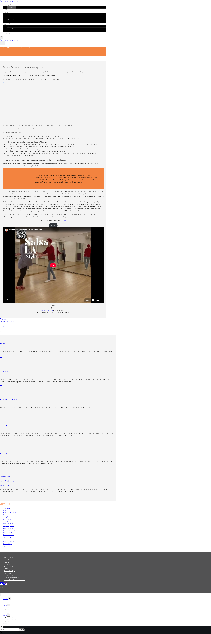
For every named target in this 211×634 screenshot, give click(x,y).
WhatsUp (63, 220)
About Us (9, 17)
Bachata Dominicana (9, 530)
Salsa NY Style (8, 560)
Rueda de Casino (8, 535)
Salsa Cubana (7, 533)
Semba (5, 521)
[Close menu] (0, 594)
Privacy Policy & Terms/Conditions (14, 580)
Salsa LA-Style (7, 546)
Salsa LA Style (8, 557)
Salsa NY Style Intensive (11, 578)
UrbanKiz (7, 564)
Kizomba (7, 562)
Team (8, 21)
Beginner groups (9, 575)
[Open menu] (2, 43)
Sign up (53, 225)
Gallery (8, 14)
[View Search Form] (1, 37)
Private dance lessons (11, 7)
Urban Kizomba (8, 524)
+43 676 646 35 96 (47, 310)
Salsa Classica (7, 539)
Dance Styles (9, 26)
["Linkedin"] (6, 584)
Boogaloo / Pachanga (10, 517)
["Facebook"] (1, 584)
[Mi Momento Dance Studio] (9, 1)
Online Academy (10, 31)
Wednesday (7, 508)
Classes (5, 615)
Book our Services (11, 19)
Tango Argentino (8, 526)
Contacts (7, 33)
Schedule (5, 599)
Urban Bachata (8, 528)
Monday (2, 326)
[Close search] (1, 627)
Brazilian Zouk (7, 519)
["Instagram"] (3, 584)
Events (6, 10)
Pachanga (3, 477)
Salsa (8, 477)
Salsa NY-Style (7, 544)
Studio (5, 605)
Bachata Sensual (8, 542)
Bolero (6, 569)
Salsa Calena (7, 537)
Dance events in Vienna (7, 321)
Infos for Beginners (11, 29)
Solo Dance (7, 573)
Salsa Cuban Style (9, 571)
